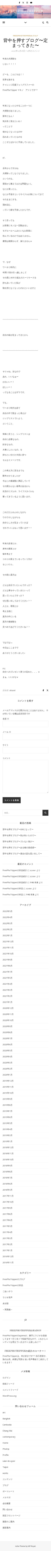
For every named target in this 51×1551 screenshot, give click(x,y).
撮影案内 (6, 1527)
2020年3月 (7, 1062)
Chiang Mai (7, 1430)
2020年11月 (8, 1014)
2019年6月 (7, 1117)
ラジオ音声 (7, 1297)
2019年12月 (8, 1080)
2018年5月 (7, 1189)
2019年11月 (8, 1086)
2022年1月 (7, 935)
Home (5, 1442)
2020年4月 (7, 1056)
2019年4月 (7, 1129)
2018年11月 (8, 1153)
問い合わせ (7, 1509)
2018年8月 (7, 1171)
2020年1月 (7, 1074)
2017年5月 (7, 1226)
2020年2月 (7, 1068)
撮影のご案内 (8, 1521)
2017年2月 (7, 1244)
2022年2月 (7, 929)
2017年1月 (7, 1250)
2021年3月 (7, 990)
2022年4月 (7, 917)
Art (4, 1412)
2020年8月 (7, 1032)
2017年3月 (7, 1238)
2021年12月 (8, 941)
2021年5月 (7, 977)
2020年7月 (7, 1038)
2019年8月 (7, 1105)
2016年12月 (8, 1256)
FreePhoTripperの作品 (13, 888)
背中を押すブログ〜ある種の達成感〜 (19, 847)
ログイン (6, 1377)
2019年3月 (7, 1135)
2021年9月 (7, 959)
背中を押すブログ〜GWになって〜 (18, 829)
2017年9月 (7, 1208)
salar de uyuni (9, 1461)
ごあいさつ (7, 1291)
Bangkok (6, 1418)
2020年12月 (8, 1008)
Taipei (5, 1467)
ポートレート (8, 1491)
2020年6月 (7, 1044)
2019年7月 (7, 1111)
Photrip (6, 1449)
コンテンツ (7, 1479)
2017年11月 (8, 1195)
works (5, 1473)
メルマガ (6, 1497)
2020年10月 (8, 1020)
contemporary (9, 1436)
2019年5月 (7, 1123)
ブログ (5, 1485)
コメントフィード (10, 1389)
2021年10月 (8, 953)
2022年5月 (7, 911)
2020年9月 (7, 1026)
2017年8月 (7, 1214)
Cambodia (7, 1424)
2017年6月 (7, 1220)
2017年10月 (8, 1202)
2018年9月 (7, 1165)
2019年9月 (7, 1099)
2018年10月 (8, 1159)
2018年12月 (8, 1147)
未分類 (5, 1303)
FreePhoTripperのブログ (25, 36)
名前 (6, 718)
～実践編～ (7, 1309)
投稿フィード (8, 1383)
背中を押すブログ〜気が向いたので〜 (19, 835)
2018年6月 (7, 1183)
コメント (6, 758)
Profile (6, 1455)
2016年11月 (8, 1262)
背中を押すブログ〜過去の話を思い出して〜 (22, 853)
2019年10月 (8, 1093)
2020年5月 (7, 1050)
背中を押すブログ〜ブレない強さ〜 (18, 841)
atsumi (13, 690)
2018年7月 (7, 1177)
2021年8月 (7, 965)
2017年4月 (7, 1232)
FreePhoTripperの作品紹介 (15, 870)
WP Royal (31, 1546)
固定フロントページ (11, 1515)
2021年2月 (7, 996)
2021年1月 (7, 1002)
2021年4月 (7, 984)
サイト (5, 745)
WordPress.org (9, 1395)
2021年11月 (8, 947)
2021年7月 (7, 971)
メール (7, 732)
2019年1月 (7, 1141)
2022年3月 (7, 923)
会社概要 (6, 1503)
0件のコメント (33, 51)
